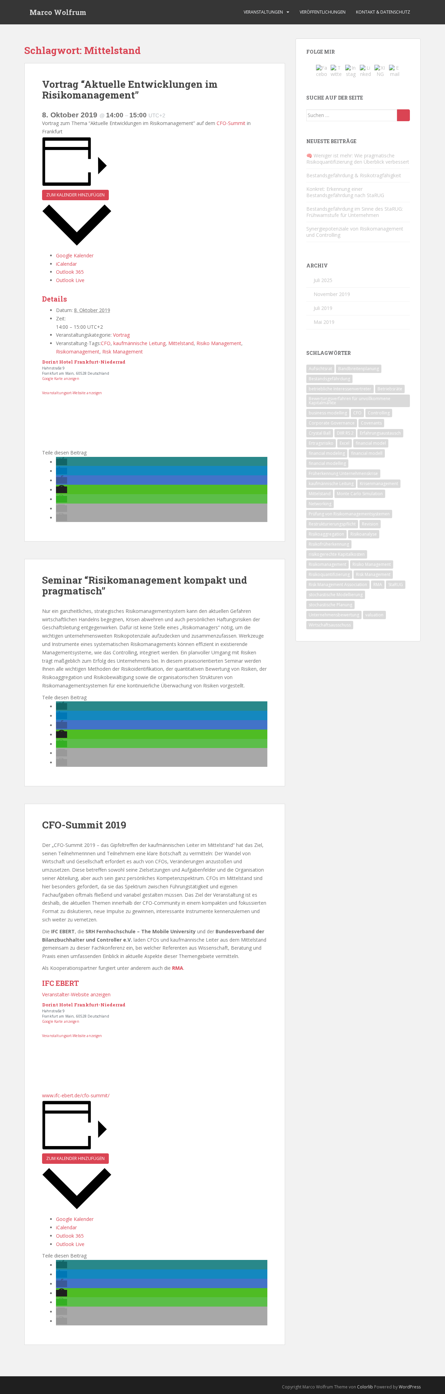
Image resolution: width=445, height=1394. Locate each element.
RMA (377, 584)
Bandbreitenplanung (358, 369)
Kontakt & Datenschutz (383, 12)
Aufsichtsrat (320, 369)
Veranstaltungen (263, 12)
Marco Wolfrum (58, 12)
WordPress (410, 1387)
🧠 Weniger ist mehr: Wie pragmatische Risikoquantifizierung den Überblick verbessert (357, 158)
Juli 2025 (323, 280)
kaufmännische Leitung (139, 343)
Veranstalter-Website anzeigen (76, 994)
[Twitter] (336, 70)
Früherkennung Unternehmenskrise (343, 473)
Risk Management (122, 351)
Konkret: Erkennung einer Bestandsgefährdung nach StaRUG (345, 192)
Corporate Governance (332, 423)
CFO (106, 343)
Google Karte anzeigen (60, 378)
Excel (344, 443)
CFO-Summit (231, 123)
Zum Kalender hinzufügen (75, 195)
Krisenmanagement (379, 483)
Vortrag (121, 335)
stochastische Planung (330, 605)
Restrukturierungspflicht (332, 524)
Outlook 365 (70, 271)
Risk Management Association (338, 584)
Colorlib (365, 1387)
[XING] (380, 70)
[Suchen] (403, 115)
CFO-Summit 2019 (84, 824)
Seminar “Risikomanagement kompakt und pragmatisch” (144, 585)
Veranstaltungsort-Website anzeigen (72, 392)
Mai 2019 (324, 322)
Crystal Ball (320, 433)
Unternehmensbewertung (334, 615)
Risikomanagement (77, 351)
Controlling (379, 413)
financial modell (366, 453)
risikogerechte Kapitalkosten (337, 554)
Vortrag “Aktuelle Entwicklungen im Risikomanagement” (130, 89)
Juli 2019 (323, 308)
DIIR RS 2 (345, 433)
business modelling (328, 413)
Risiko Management (218, 343)
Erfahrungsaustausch (380, 433)
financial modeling (327, 453)
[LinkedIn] (365, 70)
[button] (61, 462)
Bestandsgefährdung (329, 379)
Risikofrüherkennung (329, 544)
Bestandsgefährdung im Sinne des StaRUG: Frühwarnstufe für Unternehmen (354, 211)
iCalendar (66, 263)
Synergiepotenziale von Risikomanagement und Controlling (354, 231)
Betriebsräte (390, 389)
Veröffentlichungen (323, 12)
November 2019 (332, 294)
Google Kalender (75, 255)
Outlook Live (70, 280)
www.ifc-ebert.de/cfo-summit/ (76, 1095)
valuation (374, 615)
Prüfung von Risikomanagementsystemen (349, 514)
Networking (320, 504)
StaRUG (395, 584)
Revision (370, 524)
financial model (371, 443)
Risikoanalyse (363, 534)
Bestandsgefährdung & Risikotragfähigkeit (353, 175)
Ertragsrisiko (321, 443)
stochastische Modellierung (336, 595)
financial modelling (327, 463)
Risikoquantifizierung (329, 574)
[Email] (394, 70)
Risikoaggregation (326, 534)
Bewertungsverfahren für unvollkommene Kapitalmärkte (349, 401)
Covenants (371, 423)
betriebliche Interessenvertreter (340, 389)
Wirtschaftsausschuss (330, 625)
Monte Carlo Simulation (360, 494)
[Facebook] (321, 70)
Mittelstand (181, 343)
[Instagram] (350, 70)
